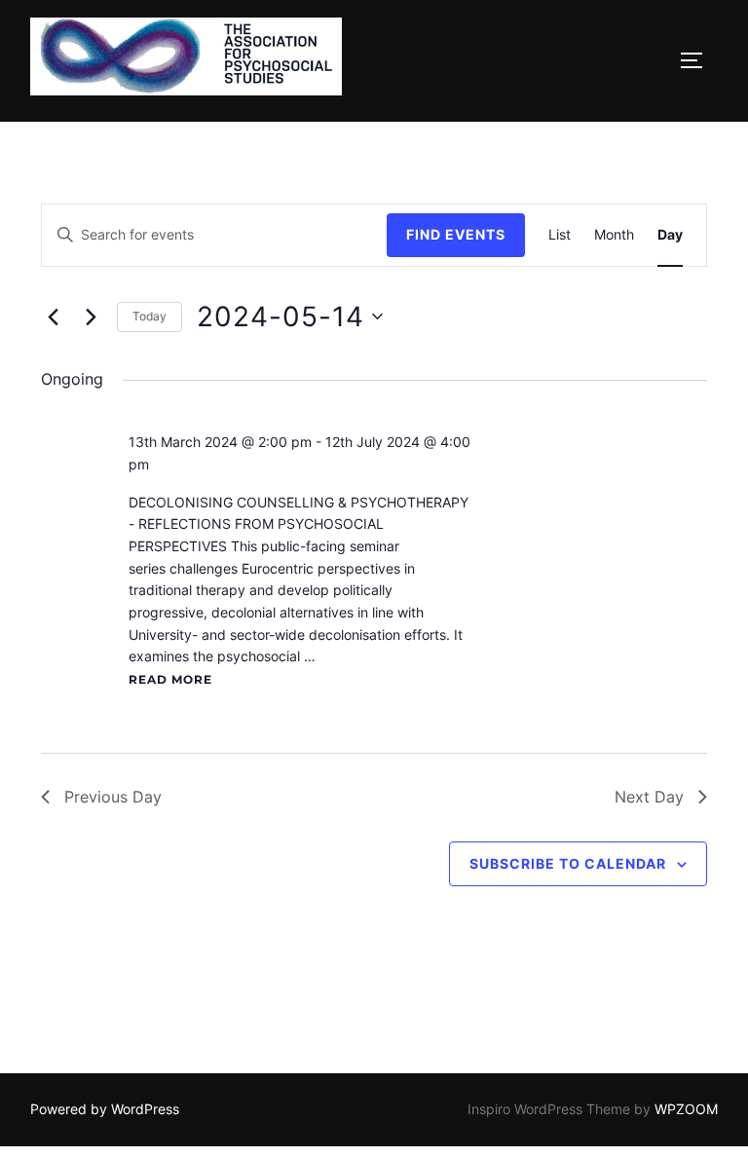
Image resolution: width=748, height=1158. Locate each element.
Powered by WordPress (104, 1109)
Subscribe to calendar (567, 863)
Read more (170, 679)
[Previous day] (52, 316)
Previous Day (113, 796)
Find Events (455, 234)
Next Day (649, 796)
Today (149, 316)
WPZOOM (686, 1109)
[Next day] (90, 316)
